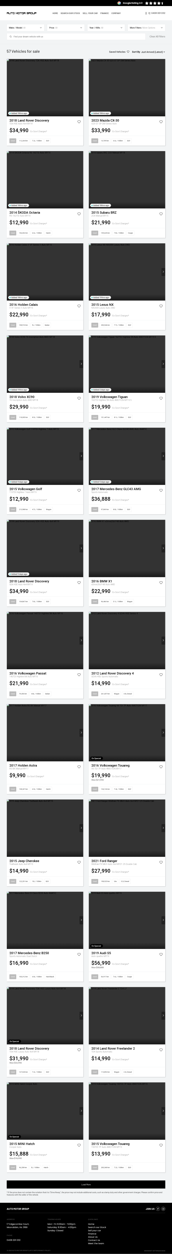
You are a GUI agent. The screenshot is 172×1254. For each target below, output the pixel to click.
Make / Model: (16, 27)
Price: (52, 27)
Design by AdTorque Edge (154, 1251)
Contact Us (94, 1240)
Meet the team (96, 1243)
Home (55, 13)
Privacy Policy (44, 1250)
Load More (86, 1184)
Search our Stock (97, 1227)
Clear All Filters (157, 36)
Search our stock (70, 13)
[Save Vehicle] (79, 122)
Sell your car (90, 13)
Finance (104, 13)
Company (116, 13)
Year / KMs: (94, 27)
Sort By (136, 51)
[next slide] (81, 88)
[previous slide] (8, 88)
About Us (93, 1237)
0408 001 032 (158, 13)
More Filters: (136, 27)
